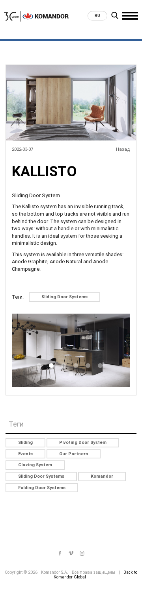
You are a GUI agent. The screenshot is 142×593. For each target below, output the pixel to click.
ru (97, 15)
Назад (123, 149)
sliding (25, 442)
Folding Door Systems (41, 487)
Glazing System (35, 464)
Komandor (102, 476)
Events (25, 453)
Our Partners (73, 453)
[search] (114, 16)
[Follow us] (60, 553)
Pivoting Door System (82, 442)
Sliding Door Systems (64, 296)
